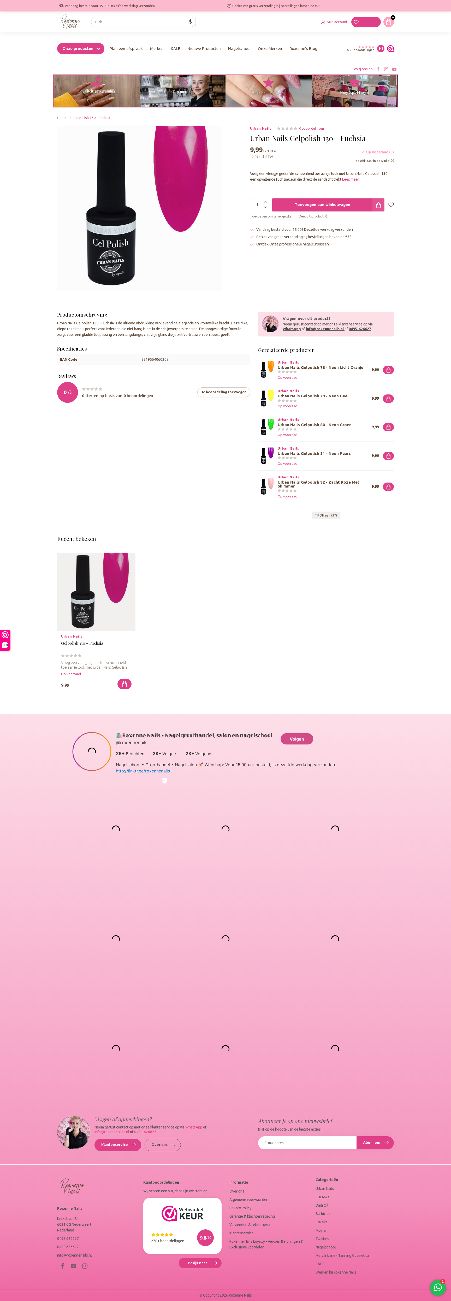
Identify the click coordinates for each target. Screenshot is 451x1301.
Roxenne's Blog (303, 48)
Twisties (322, 1239)
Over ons (159, 1145)
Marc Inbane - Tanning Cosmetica (342, 1255)
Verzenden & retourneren (250, 1225)
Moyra (321, 1230)
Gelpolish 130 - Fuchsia (92, 118)
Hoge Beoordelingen (268, 92)
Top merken (183, 91)
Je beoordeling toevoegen (223, 392)
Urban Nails (260, 128)
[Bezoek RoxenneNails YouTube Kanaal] (394, 69)
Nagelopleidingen (354, 92)
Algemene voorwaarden (248, 1199)
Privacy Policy (240, 1208)
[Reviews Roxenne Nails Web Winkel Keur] (389, 48)
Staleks (322, 1222)
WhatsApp (292, 329)
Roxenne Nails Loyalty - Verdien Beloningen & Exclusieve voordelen (266, 1244)
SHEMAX (323, 1197)
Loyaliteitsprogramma (96, 91)
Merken (157, 48)
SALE (175, 48)
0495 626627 (68, 1238)
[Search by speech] (190, 22)
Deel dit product (311, 216)
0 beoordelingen (311, 128)
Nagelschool (239, 48)
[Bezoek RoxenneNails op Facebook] (378, 69)
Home (61, 118)
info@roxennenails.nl (325, 329)
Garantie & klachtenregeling (252, 1216)
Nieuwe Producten (204, 48)
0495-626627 (360, 329)
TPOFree (326, 515)
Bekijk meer (204, 1265)
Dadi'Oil (322, 1205)
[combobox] (143, 22)
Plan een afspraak (126, 48)
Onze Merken (270, 48)
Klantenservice (114, 1145)
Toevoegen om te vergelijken (271, 216)
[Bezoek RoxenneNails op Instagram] (386, 69)
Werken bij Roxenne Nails (336, 1272)
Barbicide (323, 1214)
